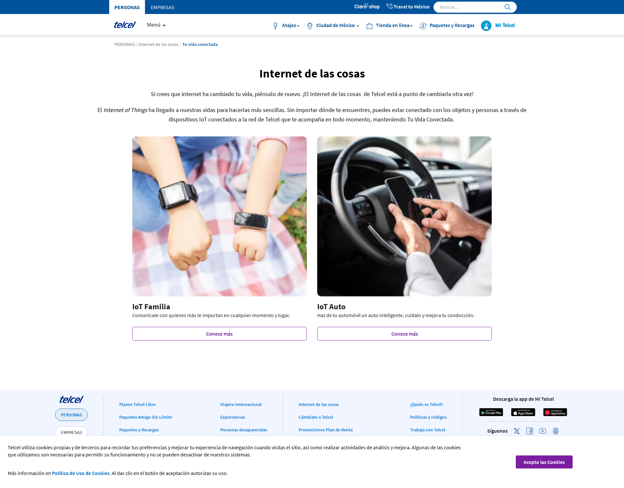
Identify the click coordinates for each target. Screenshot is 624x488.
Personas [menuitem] (127, 7)
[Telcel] (125, 24)
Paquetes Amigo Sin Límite (145, 417)
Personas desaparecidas (243, 430)
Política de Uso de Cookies (81, 473)
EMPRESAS (71, 432)
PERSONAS (71, 415)
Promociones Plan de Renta (326, 430)
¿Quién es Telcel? (426, 404)
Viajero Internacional (241, 404)
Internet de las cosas (319, 404)
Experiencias (232, 417)
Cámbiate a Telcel (316, 417)
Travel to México (412, 6)
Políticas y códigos (428, 417)
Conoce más (219, 333)
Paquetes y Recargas (139, 430)
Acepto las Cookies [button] (544, 462)
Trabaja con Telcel (427, 430)
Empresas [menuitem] (163, 7)
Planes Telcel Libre (137, 404)
